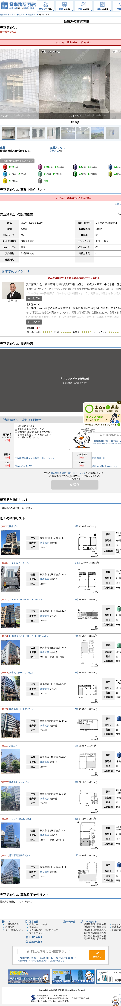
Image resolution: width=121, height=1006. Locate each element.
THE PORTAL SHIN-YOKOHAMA (25, 599)
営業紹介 (33, 927)
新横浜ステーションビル (21, 672)
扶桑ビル (13, 526)
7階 (76, 526)
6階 (76, 672)
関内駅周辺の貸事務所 (95, 933)
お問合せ (9, 927)
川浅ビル (13, 746)
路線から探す (36, 942)
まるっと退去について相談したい (34, 434)
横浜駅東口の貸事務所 (95, 930)
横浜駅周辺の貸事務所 (95, 924)
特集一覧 (70, 921)
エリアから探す (91, 921)
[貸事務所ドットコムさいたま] (73, 983)
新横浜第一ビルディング (21, 709)
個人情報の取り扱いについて (43, 930)
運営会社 (33, 921)
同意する (76, 478)
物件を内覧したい (26, 426)
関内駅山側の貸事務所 (95, 938)
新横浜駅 (31, 14)
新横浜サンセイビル (19, 782)
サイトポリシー (37, 933)
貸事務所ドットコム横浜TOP (12, 14)
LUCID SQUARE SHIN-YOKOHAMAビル (29, 636)
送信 (76, 485)
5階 (76, 709)
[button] (4, 83)
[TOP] (18, 6)
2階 (76, 782)
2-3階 (77, 563)
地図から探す (36, 937)
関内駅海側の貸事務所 (95, 936)
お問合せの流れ (13, 924)
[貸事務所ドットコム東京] (29, 983)
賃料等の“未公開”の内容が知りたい (35, 432)
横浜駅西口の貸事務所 (95, 927)
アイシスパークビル (19, 563)
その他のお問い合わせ (28, 437)
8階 (76, 636)
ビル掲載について (14, 930)
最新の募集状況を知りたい (30, 429)
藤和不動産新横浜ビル (20, 855)
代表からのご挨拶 (38, 924)
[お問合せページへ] (97, 959)
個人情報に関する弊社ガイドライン (68, 473)
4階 (76, 819)
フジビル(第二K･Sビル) (20, 819)
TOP (7, 921)
